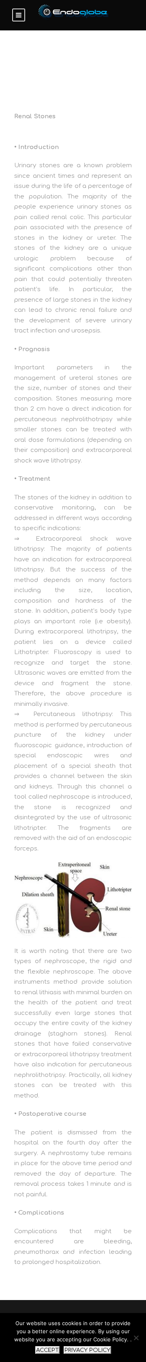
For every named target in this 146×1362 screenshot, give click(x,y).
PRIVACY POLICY (87, 1350)
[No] (136, 1338)
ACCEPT (47, 1350)
